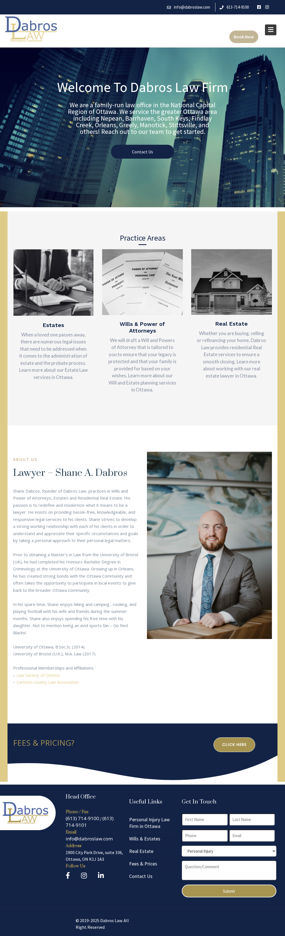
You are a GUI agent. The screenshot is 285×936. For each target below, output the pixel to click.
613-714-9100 (238, 7)
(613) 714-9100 (82, 818)
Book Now (244, 36)
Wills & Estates (144, 838)
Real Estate (141, 851)
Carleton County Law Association (47, 682)
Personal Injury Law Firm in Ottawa (149, 822)
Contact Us (142, 151)
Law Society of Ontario (38, 675)
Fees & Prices (143, 863)
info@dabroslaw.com (192, 7)
